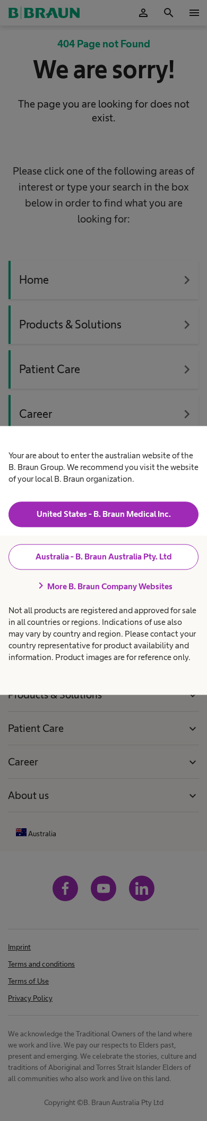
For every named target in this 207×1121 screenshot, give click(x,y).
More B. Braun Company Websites (103, 586)
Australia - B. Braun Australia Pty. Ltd (104, 556)
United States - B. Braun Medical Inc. (104, 513)
